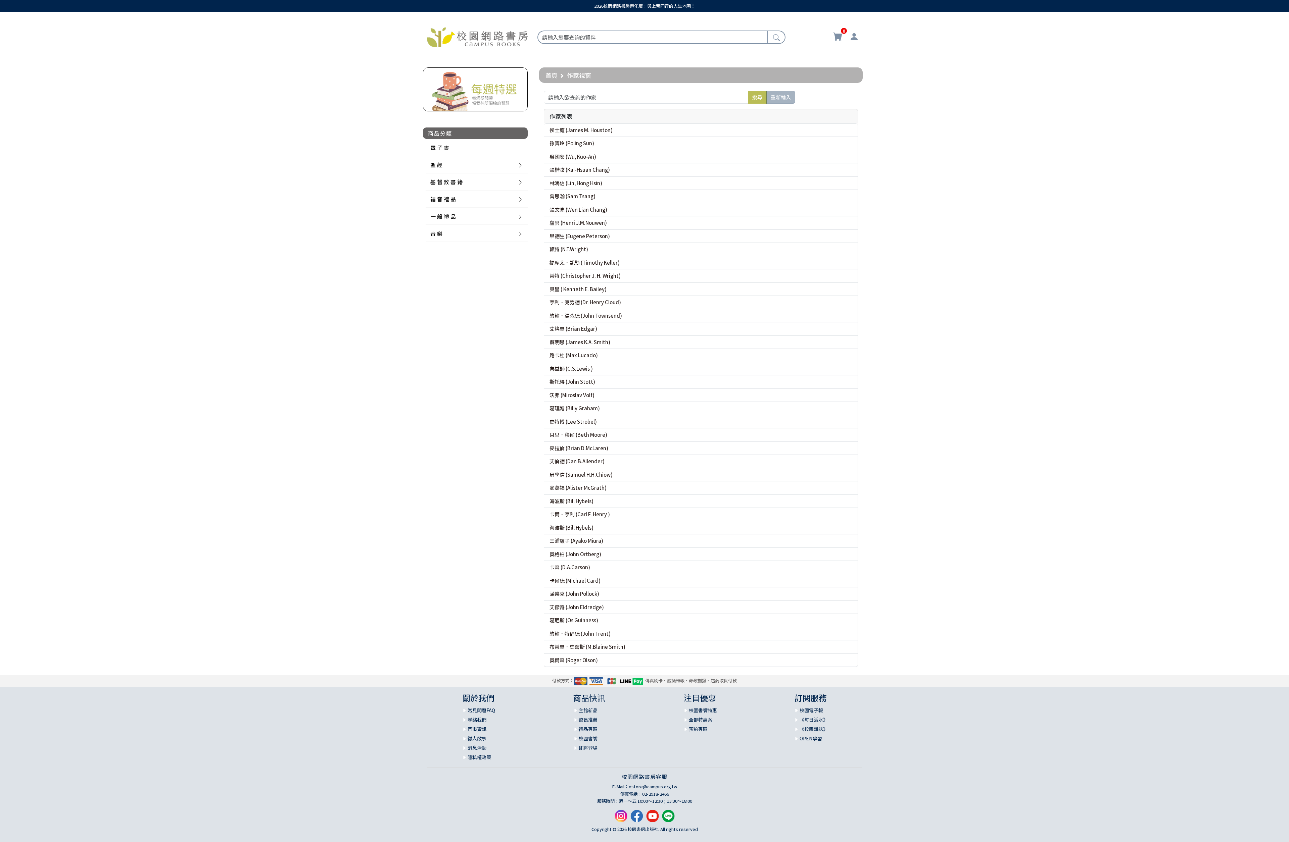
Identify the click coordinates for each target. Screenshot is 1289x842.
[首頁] (477, 36)
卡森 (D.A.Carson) (570, 567)
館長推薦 (588, 719)
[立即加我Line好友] (668, 818)
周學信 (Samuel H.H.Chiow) (581, 474)
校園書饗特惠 (703, 710)
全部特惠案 (700, 719)
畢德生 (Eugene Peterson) (580, 236)
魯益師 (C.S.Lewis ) (571, 368)
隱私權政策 (479, 757)
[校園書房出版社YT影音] (652, 818)
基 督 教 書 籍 (446, 182)
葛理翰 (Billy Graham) (575, 408)
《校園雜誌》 (814, 729)
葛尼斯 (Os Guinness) (574, 620)
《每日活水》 (814, 719)
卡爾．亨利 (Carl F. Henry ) (580, 514)
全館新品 (588, 710)
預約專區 (698, 729)
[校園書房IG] (621, 818)
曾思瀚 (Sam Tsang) (572, 196)
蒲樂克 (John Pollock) (574, 593)
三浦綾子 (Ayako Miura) (576, 540)
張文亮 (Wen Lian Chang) (578, 209)
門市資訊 (477, 729)
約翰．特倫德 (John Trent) (580, 633)
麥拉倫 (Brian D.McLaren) (579, 448)
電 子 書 (439, 148)
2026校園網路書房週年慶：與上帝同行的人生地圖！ (644, 6)
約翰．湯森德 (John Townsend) (586, 315)
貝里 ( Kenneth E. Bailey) (578, 289)
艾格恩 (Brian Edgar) (573, 328)
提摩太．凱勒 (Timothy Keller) (585, 262)
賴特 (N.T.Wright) (569, 249)
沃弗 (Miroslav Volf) (572, 395)
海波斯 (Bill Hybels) (571, 501)
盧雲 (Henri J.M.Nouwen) (578, 222)
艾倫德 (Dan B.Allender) (577, 461)
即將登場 (588, 747)
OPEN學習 (811, 738)
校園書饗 (588, 738)
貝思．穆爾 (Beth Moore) (578, 434)
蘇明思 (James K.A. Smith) (580, 342)
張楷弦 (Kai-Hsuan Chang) (580, 169)
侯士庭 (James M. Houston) (581, 130)
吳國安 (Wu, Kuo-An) (573, 156)
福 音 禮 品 (443, 199)
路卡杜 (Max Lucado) (574, 355)
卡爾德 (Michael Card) (575, 580)
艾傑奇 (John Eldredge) (577, 607)
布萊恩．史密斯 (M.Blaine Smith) (587, 646)
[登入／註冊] (854, 38)
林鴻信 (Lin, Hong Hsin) (576, 183)
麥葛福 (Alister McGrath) (578, 487)
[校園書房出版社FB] (636, 818)
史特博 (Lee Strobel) (573, 421)
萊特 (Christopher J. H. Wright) (585, 275)
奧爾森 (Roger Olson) (574, 660)
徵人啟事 (477, 738)
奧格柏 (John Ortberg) (575, 554)
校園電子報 (811, 710)
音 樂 (436, 233)
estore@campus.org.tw (653, 786)
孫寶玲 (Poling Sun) (572, 143)
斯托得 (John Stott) (572, 381)
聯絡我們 (477, 719)
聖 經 (436, 165)
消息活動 (477, 747)
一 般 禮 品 (443, 216)
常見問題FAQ (481, 710)
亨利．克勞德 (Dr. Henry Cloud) (585, 302)
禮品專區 (588, 729)
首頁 (551, 75)
